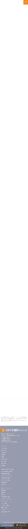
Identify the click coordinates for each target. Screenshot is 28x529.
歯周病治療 (3, 490)
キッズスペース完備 (5, 480)
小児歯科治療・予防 (5, 496)
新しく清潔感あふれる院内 (6, 471)
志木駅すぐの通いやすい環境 (7, 469)
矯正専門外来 (4, 482)
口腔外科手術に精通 (5, 478)
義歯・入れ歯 (4, 507)
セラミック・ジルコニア (6, 499)
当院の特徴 (3, 452)
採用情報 (3, 465)
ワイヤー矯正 (4, 503)
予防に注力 (3, 484)
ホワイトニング (4, 501)
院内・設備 (3, 461)
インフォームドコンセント (6, 475)
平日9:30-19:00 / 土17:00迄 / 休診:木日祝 (14, 527)
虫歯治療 (3, 492)
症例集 (2, 457)
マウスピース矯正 (5, 505)
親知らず (3, 494)
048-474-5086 (14, 441)
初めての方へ (4, 450)
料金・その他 (4, 459)
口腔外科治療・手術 (5, 511)
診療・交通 (3, 463)
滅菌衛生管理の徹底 (5, 473)
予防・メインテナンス (6, 488)
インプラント (4, 509)
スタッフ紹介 (4, 448)
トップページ (4, 446)
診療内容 (3, 454)
